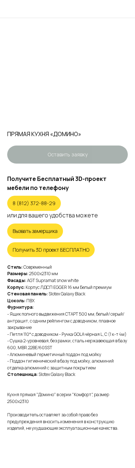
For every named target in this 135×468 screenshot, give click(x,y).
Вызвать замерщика (35, 231)
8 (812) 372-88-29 (34, 203)
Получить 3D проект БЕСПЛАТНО (51, 249)
